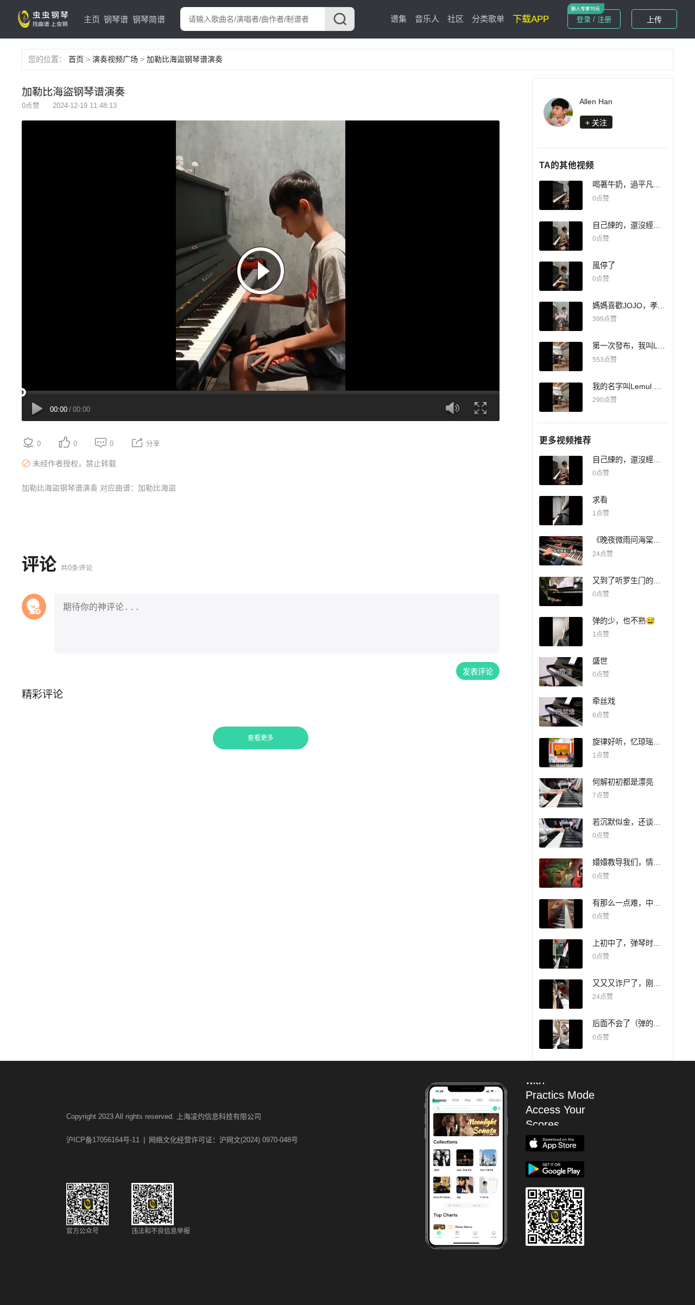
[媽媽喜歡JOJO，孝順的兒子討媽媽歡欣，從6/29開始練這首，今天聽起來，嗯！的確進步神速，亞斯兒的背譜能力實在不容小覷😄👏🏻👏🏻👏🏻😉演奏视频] (561, 316)
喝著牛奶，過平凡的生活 (634, 184)
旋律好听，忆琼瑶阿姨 (630, 741)
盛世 (600, 661)
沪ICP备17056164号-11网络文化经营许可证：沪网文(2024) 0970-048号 (182, 1140)
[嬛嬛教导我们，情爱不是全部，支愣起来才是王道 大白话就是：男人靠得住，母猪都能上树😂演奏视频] (561, 873)
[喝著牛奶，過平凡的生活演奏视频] (561, 195)
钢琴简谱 (148, 19)
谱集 (398, 19)
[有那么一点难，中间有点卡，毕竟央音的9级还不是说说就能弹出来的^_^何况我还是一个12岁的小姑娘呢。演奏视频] (561, 913)
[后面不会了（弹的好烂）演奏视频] (561, 1034)
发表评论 (478, 671)
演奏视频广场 (115, 59)
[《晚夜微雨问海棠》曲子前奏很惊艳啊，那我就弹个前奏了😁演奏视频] (561, 550)
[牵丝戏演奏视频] (561, 712)
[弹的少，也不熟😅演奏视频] (561, 631)
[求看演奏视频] (561, 510)
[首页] (45, 18)
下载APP (531, 19)
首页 (76, 59)
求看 (600, 499)
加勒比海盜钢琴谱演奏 (185, 59)
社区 (455, 19)
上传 (654, 19)
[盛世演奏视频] (561, 671)
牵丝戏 (603, 701)
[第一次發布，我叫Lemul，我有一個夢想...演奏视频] (561, 356)
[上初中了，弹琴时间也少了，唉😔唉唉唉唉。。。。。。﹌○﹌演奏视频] (561, 954)
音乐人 (427, 19)
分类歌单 (488, 19)
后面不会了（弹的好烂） (634, 1023)
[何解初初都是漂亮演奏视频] (561, 792)
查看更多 (261, 738)
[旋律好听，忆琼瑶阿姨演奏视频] (561, 752)
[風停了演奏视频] (561, 276)
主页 (92, 19)
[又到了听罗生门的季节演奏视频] (561, 591)
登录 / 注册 (594, 19)
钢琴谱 (116, 19)
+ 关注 (596, 122)
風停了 (603, 265)
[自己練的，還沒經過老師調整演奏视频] (561, 236)
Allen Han (595, 101)
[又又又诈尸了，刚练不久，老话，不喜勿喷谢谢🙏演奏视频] (561, 994)
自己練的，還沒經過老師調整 (641, 225)
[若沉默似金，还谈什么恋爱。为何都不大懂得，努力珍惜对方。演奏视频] (561, 833)
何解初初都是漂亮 (622, 782)
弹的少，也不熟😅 (623, 620)
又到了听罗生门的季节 (630, 580)
